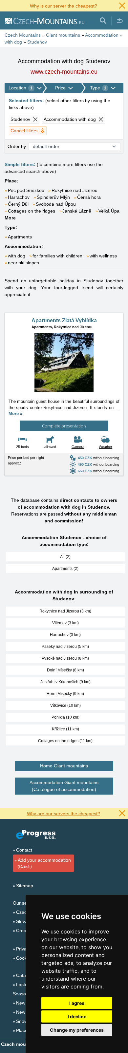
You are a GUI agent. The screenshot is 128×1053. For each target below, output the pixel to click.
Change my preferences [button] (77, 1030)
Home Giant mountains (64, 765)
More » (15, 413)
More (10, 217)
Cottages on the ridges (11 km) (65, 741)
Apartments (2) (65, 568)
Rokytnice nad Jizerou (74, 190)
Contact (24, 850)
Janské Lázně (76, 211)
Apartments (20, 236)
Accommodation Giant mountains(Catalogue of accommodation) (64, 786)
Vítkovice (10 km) (65, 705)
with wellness (103, 255)
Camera (78, 447)
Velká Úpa (108, 211)
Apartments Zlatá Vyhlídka (64, 320)
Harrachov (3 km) (65, 634)
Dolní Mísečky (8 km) (65, 670)
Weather (105, 447)
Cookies (24, 958)
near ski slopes (23, 262)
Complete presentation (64, 426)
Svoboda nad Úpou (56, 204)
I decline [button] (77, 1016)
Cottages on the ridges (31, 211)
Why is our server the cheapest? (63, 6)
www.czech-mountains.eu (64, 71)
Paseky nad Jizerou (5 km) (65, 646)
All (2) (65, 557)
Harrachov (19, 197)
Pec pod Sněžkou (26, 190)
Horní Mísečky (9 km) (65, 693)
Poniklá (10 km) (65, 717)
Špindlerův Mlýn (53, 197)
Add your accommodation (44, 863)
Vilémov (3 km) (65, 623)
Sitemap (24, 885)
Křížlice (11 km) (65, 729)
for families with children (57, 255)
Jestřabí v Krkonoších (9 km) (65, 682)
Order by (17, 146)
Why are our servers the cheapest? (63, 813)
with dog (16, 255)
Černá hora (89, 197)
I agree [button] (76, 1003)
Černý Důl (18, 204)
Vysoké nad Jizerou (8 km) (65, 658)
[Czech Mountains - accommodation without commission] (44, 20)
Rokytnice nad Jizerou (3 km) (65, 611)
